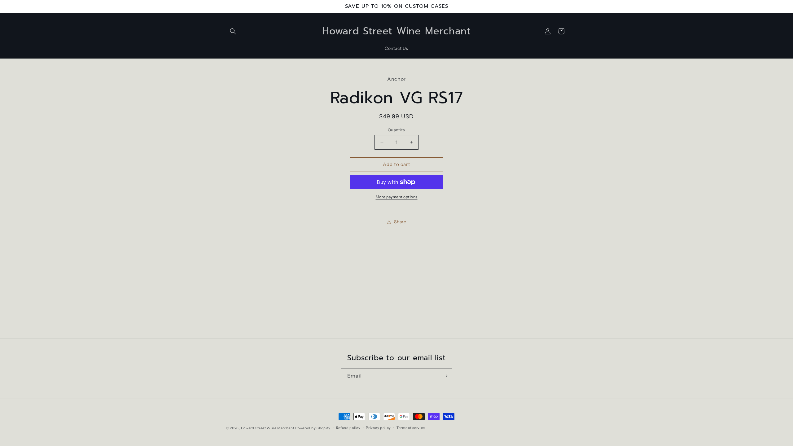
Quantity (396, 129)
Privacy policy (378, 428)
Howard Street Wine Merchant (268, 428)
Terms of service (410, 428)
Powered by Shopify (313, 428)
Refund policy (348, 428)
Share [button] (400, 222)
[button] (233, 31)
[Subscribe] (445, 376)
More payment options (397, 197)
